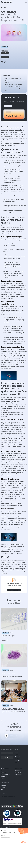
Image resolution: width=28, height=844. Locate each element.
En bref (6, 90)
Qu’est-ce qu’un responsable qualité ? (13, 78)
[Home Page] (6, 2)
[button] (26, 2)
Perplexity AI (5, 57)
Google (12, 730)
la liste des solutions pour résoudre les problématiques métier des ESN (14, 442)
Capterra (20, 730)
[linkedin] (2, 62)
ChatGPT (5, 52)
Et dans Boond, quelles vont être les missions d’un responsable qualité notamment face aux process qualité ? (14, 86)
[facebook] (5, 62)
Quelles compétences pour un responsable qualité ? (15, 81)
